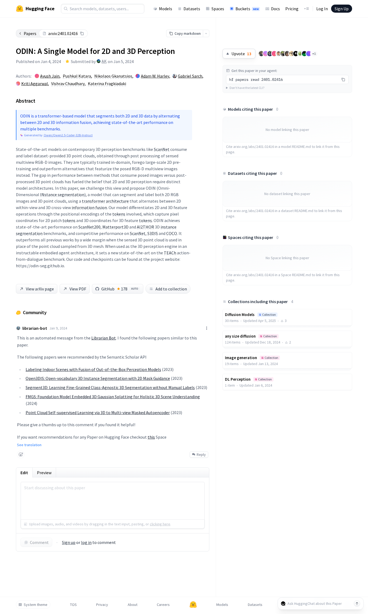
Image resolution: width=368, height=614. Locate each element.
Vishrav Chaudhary (68, 83)
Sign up (68, 542)
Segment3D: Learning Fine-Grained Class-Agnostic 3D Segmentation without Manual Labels (110, 387)
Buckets (247, 8)
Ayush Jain (50, 76)
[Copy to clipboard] (82, 33)
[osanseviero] (270, 53)
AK (104, 61)
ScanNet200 (89, 227)
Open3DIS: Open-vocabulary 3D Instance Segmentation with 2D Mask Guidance (98, 378)
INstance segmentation (62, 194)
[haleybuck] (304, 53)
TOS (73, 604)
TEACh (170, 252)
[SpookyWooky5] (291, 53)
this (151, 437)
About (132, 604)
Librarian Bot (103, 338)
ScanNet (161, 149)
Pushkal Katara (77, 76)
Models (165, 8)
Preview (44, 472)
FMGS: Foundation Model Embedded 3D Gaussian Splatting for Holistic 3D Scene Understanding (113, 396)
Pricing (291, 8)
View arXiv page (40, 289)
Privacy (102, 604)
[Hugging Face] (193, 604)
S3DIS (152, 233)
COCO (171, 233)
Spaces (217, 8)
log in (86, 542)
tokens (118, 214)
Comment (39, 542)
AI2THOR (145, 227)
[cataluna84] (295, 53)
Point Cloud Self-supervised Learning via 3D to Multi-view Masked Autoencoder (98, 412)
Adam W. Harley (155, 76)
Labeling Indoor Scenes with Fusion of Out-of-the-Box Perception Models (93, 369)
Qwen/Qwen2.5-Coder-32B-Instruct (68, 135)
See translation (29, 444)
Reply (201, 454)
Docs (275, 8)
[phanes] (300, 53)
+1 (314, 53)
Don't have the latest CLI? (247, 88)
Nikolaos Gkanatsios (113, 76)
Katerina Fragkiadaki (107, 83)
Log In (322, 8)
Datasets (191, 8)
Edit (24, 472)
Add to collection (171, 289)
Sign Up (342, 8)
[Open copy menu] (206, 33)
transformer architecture (105, 201)
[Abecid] (283, 53)
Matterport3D (115, 227)
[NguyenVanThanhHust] (308, 53)
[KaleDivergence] (278, 53)
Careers (163, 604)
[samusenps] (287, 53)
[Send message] (357, 603)
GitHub (119, 289)
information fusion (89, 207)
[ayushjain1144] (274, 53)
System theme (35, 604)
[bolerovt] (265, 53)
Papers (30, 33)
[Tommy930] (261, 53)
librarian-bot (34, 328)
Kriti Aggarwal (34, 83)
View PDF (78, 289)
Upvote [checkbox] (241, 53)
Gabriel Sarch (190, 76)
